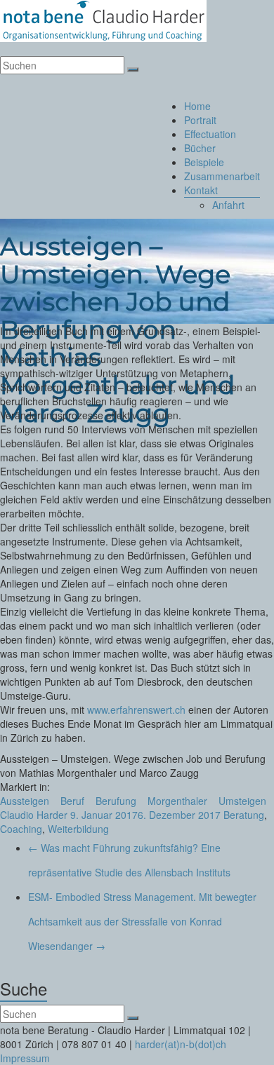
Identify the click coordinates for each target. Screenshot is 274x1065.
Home (197, 106)
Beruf (72, 801)
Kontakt (201, 190)
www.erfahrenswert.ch (136, 710)
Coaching (21, 829)
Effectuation (210, 134)
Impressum (25, 1058)
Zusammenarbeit (222, 176)
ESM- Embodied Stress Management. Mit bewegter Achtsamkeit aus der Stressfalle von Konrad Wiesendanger (142, 921)
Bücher (200, 148)
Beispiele (204, 162)
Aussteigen (24, 801)
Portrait (200, 120)
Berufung (116, 801)
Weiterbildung (78, 829)
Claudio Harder (33, 815)
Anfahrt (228, 205)
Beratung (243, 815)
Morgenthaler (177, 801)
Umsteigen (242, 801)
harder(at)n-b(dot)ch (180, 1044)
